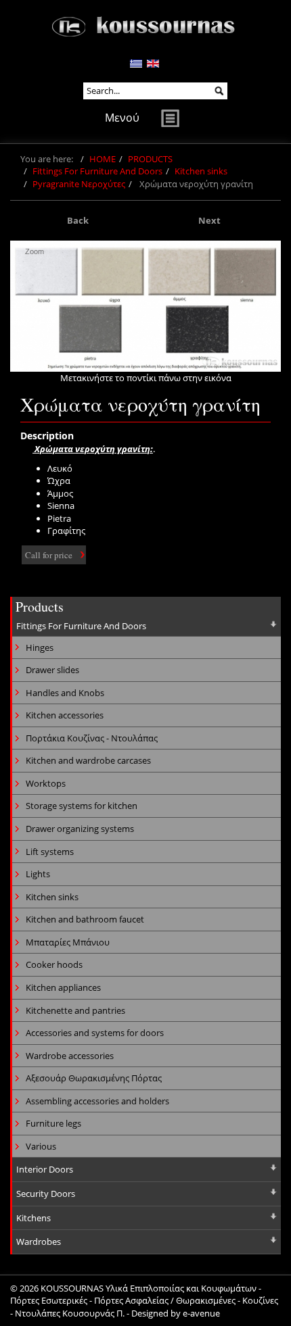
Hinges (39, 647)
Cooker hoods (54, 964)
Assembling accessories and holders (97, 1101)
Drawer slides (52, 670)
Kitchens (33, 1218)
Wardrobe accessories (70, 1056)
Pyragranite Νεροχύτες (78, 184)
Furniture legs (53, 1123)
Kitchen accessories (65, 715)
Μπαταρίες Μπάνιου (68, 942)
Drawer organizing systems (80, 828)
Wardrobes (38, 1241)
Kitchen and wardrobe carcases (88, 760)
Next (209, 220)
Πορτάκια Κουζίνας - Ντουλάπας (92, 738)
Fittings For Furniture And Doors (97, 171)
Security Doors (45, 1193)
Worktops (46, 783)
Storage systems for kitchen (81, 806)
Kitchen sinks (201, 171)
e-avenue (201, 1313)
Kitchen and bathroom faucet (85, 919)
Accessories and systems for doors (95, 1033)
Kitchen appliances (63, 987)
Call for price (48, 555)
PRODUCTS (150, 159)
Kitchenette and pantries (75, 1010)
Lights (38, 874)
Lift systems (50, 851)
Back (78, 220)
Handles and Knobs (65, 693)
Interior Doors (44, 1169)
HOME (102, 159)
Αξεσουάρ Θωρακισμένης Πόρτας (94, 1078)
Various (41, 1146)
